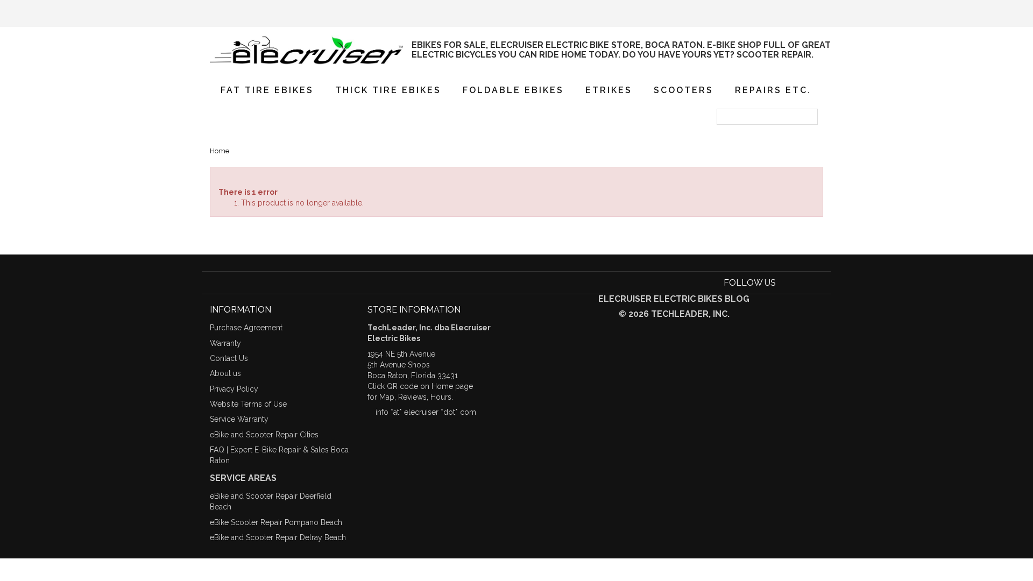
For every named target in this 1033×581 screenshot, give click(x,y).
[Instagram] (816, 283)
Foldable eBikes (513, 90)
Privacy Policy (234, 389)
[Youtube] (802, 283)
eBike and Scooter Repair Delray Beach (278, 537)
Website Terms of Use (248, 404)
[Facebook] (786, 283)
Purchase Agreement (246, 327)
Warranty (225, 343)
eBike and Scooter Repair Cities (264, 434)
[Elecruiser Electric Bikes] (307, 50)
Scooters (683, 90)
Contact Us (229, 358)
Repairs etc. (773, 90)
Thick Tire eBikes (388, 90)
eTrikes (608, 90)
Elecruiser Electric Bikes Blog (673, 299)
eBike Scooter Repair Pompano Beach (276, 522)
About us (225, 373)
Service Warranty (239, 419)
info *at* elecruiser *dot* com (426, 412)
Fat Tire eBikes (267, 90)
